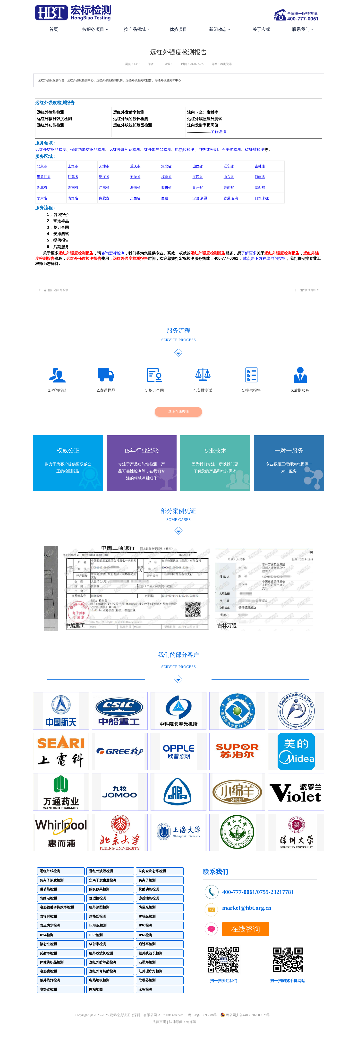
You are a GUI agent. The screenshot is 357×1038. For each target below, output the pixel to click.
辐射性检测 (48, 944)
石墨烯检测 (147, 962)
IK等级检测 (98, 925)
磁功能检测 (48, 889)
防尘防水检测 (50, 925)
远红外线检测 (50, 871)
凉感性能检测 (149, 898)
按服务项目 (93, 29)
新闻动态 (218, 29)
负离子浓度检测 (52, 880)
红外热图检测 (99, 907)
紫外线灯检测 (50, 980)
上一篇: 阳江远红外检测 (53, 290)
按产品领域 (135, 29)
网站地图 (96, 989)
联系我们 (301, 29)
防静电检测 (48, 898)
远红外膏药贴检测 (102, 971)
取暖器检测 (147, 980)
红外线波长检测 (101, 953)
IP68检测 (145, 935)
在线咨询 (245, 929)
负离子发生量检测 (102, 880)
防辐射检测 (48, 916)
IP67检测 (96, 935)
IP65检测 (145, 925)
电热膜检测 (48, 971)
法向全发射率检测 (152, 871)
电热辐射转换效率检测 (57, 907)
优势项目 (178, 29)
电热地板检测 (99, 980)
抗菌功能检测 (149, 889)
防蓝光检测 (147, 907)
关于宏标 (261, 29)
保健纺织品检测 (52, 962)
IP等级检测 (147, 916)
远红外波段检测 (101, 871)
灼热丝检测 (97, 916)
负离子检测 (147, 880)
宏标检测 (145, 989)
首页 (53, 29)
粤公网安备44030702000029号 (248, 1015)
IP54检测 (46, 935)
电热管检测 (48, 989)
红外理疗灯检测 (150, 971)
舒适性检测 (97, 898)
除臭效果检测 (99, 889)
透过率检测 (147, 944)
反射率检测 (48, 953)
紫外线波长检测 (150, 953)
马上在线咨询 (178, 412)
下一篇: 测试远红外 (306, 290)
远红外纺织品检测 (102, 962)
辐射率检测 (97, 944)
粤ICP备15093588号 (202, 1015)
